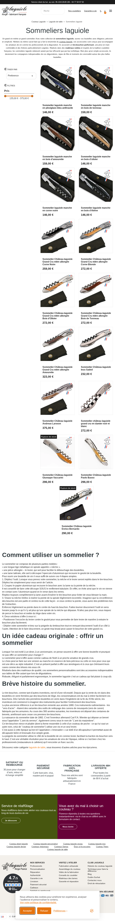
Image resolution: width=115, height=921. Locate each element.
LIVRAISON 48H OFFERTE (100, 767)
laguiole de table (37, 747)
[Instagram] (112, 916)
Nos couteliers (74, 11)
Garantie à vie (90, 11)
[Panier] (105, 11)
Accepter (27, 910)
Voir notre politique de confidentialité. (38, 902)
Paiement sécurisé (43, 767)
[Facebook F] (107, 916)
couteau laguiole (65, 42)
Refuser (44, 910)
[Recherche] (61, 11)
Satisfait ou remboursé (14, 763)
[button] (10, 820)
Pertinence (21, 76)
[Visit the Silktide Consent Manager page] (91, 910)
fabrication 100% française (72, 768)
